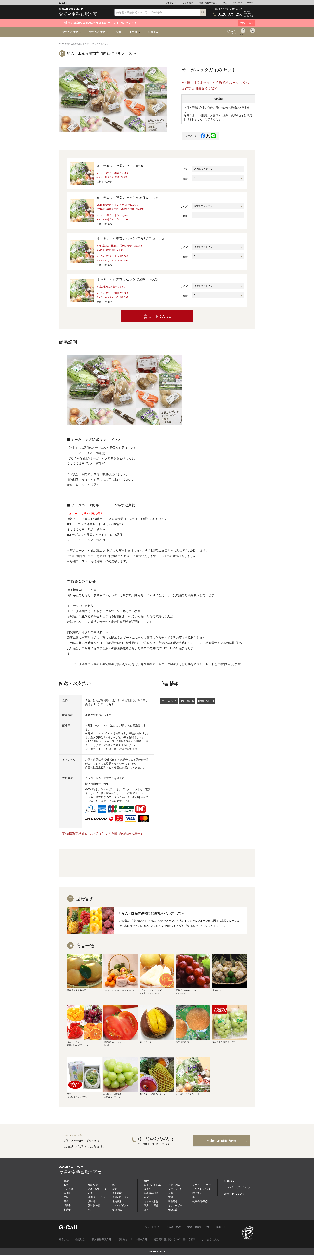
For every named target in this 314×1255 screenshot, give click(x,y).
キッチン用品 (151, 1201)
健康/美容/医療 (200, 1201)
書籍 (170, 1197)
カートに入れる (160, 316)
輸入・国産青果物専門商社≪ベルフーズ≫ (101, 53)
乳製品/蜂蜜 (94, 1205)
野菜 (67, 44)
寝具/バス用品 (151, 1205)
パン (90, 1209)
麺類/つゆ (93, 1184)
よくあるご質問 (210, 1239)
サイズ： (185, 169)
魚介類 (67, 1193)
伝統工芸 (172, 1209)
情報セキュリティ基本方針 (132, 1239)
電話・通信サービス (208, 3)
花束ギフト (150, 1189)
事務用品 (172, 1201)
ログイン (243, 35)
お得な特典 (237, 3)
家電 (146, 1197)
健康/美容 (117, 1209)
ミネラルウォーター (98, 1189)
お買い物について (234, 1194)
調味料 (91, 1201)
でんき (225, 3)
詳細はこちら (106, 704)
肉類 (66, 1197)
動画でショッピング (154, 1184)
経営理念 (80, 1239)
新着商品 (153, 32)
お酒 (90, 1193)
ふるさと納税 (188, 3)
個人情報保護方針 (101, 1239)
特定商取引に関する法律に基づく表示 (174, 1239)
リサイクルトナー (201, 1184)
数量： (186, 178)
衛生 (194, 1197)
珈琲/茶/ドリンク (96, 1197)
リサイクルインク (201, 1189)
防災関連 (197, 1193)
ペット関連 (174, 1184)
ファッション (175, 1189)
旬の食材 (117, 1193)
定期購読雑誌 (151, 1193)
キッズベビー (175, 1205)
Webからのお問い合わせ (221, 1140)
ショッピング (172, 3)
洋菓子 (67, 1205)
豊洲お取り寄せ (120, 1197)
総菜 (114, 1189)
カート (252, 35)
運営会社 (64, 1239)
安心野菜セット (78, 44)
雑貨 (146, 1209)
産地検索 (117, 1201)
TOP (61, 44)
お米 (66, 1184)
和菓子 (67, 1209)
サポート (251, 3)
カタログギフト (120, 1205)
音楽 (170, 1193)
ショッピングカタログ (237, 1187)
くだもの (68, 1189)
